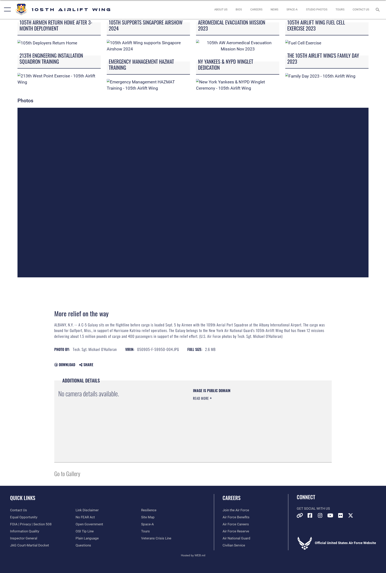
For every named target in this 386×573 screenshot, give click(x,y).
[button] (6, 9)
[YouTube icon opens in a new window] (330, 515)
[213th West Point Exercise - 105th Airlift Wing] (59, 78)
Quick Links (22, 497)
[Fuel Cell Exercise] (303, 42)
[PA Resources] (300, 515)
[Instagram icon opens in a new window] (320, 515)
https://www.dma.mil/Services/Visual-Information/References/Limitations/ (240, 424)
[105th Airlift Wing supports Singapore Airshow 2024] (148, 45)
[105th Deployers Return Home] (47, 42)
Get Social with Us (313, 508)
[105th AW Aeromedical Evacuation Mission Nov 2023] (237, 45)
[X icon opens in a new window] (351, 515)
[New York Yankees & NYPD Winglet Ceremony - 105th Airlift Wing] (237, 84)
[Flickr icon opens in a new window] (340, 515)
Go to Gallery (67, 473)
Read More (201, 398)
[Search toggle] (378, 9)
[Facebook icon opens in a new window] (310, 515)
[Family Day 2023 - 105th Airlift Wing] (320, 76)
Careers (231, 497)
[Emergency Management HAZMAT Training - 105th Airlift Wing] (148, 84)
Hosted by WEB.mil (193, 555)
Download (66, 364)
